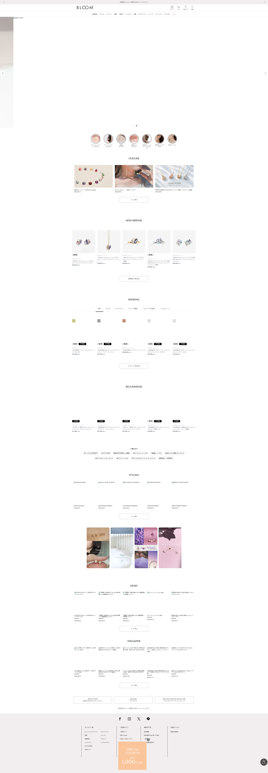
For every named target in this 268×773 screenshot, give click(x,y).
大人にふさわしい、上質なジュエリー (125, 190)
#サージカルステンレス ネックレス (143, 458)
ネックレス (119, 308)
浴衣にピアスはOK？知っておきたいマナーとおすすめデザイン (182, 671)
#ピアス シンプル (122, 458)
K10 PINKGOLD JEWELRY (130, 505)
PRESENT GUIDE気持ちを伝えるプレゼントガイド (92, 699)
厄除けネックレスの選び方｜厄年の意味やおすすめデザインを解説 (109, 671)
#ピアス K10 (106, 453)
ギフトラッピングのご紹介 (154, 615)
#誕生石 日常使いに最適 (121, 453)
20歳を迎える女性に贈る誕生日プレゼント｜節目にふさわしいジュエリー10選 (158, 672)
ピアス (108, 308)
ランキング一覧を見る (134, 366)
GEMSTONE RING (79, 505)
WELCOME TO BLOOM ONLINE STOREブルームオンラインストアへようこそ (174, 699)
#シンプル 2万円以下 (91, 453)
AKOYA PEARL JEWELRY (105, 505)
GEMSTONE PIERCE (153, 505)
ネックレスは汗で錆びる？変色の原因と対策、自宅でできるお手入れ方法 (133, 671)
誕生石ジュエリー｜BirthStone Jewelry (85, 190)
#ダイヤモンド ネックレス (104, 458)
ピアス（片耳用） (150, 308)
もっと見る (134, 199)
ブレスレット (165, 308)
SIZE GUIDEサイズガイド (133, 699)
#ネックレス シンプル (140, 453)
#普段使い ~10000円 (166, 458)
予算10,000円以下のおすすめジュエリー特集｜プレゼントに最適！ (174, 190)
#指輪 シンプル (156, 453)
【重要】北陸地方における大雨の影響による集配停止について (109, 616)
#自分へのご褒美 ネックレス (174, 453)
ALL (99, 308)
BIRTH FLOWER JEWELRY (179, 505)
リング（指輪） (133, 308)
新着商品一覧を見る (134, 278)
